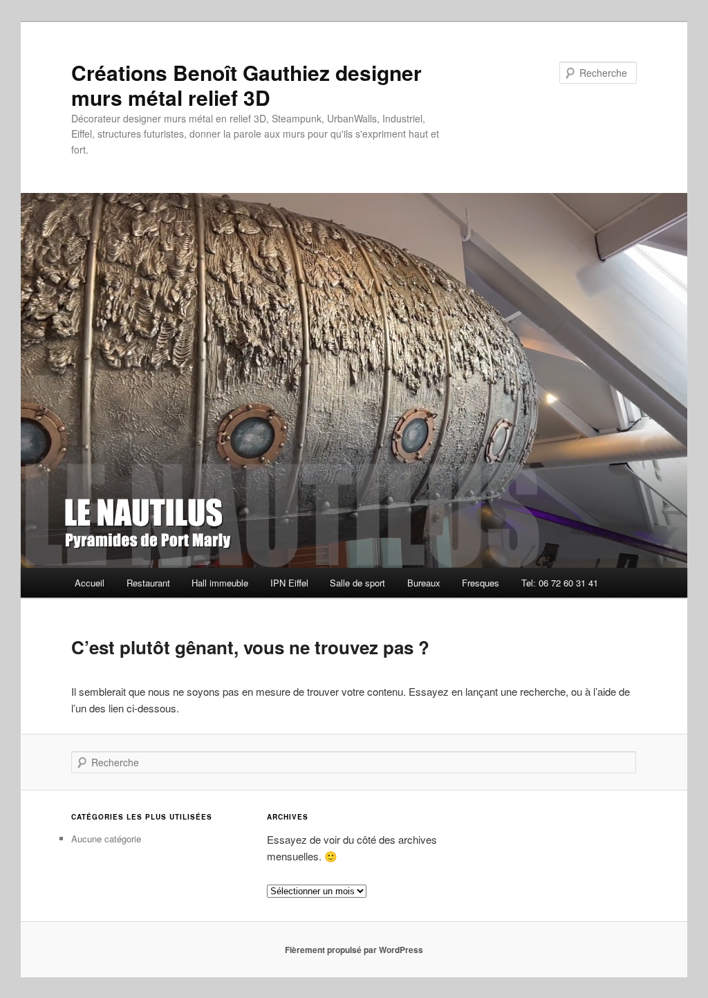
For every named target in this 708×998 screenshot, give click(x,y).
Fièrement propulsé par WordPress (354, 949)
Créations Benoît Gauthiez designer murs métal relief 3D (246, 84)
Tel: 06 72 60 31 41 (559, 582)
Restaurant (148, 582)
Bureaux (423, 582)
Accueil (89, 582)
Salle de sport (357, 582)
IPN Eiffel (289, 582)
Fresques (480, 582)
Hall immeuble (220, 582)
